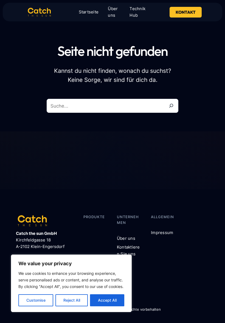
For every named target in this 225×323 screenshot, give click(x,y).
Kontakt (186, 12)
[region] (71, 283)
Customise (36, 300)
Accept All (107, 300)
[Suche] (171, 105)
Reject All (71, 300)
